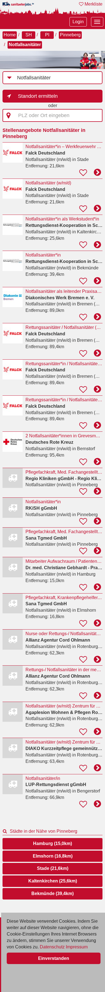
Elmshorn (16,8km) (53, 856)
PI (47, 34)
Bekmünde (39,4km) (52, 893)
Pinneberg (70, 34)
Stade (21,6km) (52, 868)
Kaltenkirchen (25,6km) (52, 881)
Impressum (77, 946)
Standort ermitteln (38, 96)
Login (78, 21)
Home (10, 34)
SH (28, 34)
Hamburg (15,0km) (52, 843)
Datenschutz (52, 946)
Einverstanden (53, 958)
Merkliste (92, 4)
